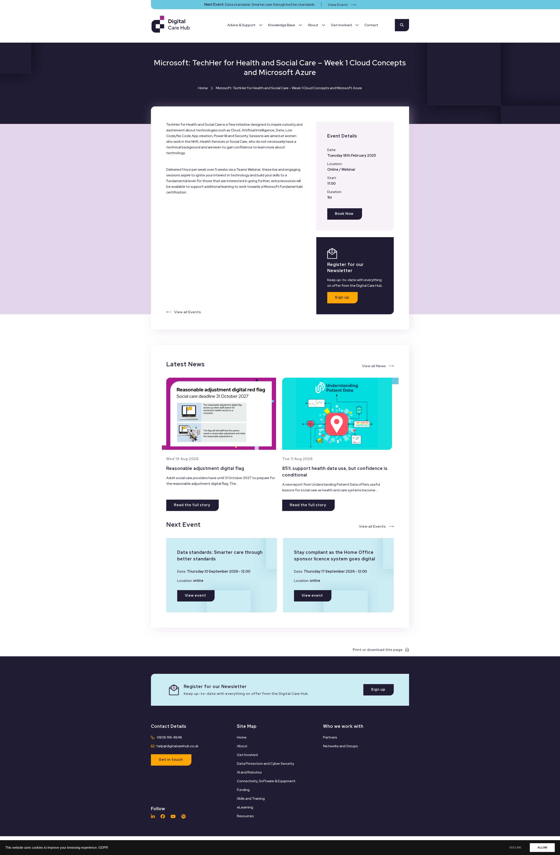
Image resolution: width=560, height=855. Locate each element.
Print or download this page (378, 649)
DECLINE (515, 847)
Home (203, 88)
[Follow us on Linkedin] (154, 816)
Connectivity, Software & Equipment (266, 781)
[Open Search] (402, 25)
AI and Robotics (249, 772)
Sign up (342, 297)
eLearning (245, 807)
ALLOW (542, 847)
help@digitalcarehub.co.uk (177, 746)
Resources (245, 816)
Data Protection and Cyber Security (265, 763)
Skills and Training (251, 798)
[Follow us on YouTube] (174, 816)
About (242, 746)
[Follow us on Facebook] (164, 816)
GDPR (103, 847)
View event (195, 595)
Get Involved (247, 754)
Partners (330, 737)
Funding (243, 789)
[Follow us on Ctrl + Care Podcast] (184, 816)
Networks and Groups (340, 746)
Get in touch (171, 759)
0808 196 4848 (169, 737)
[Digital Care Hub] (170, 25)
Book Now (344, 213)
